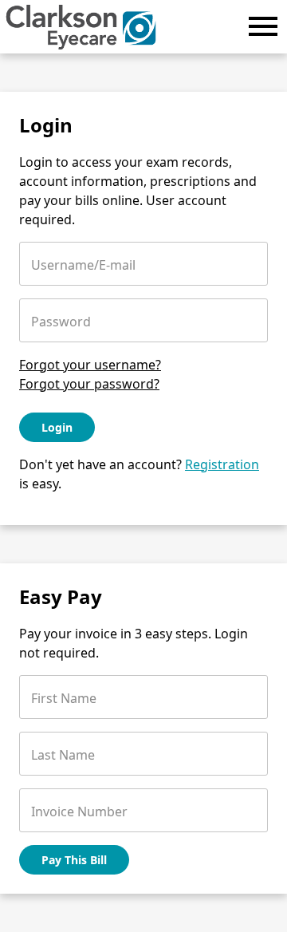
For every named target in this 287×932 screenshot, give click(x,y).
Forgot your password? (89, 384)
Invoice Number (79, 811)
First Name (63, 698)
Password (61, 321)
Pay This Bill (74, 859)
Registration (222, 464)
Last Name (63, 755)
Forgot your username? (90, 364)
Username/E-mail (83, 265)
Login (57, 427)
